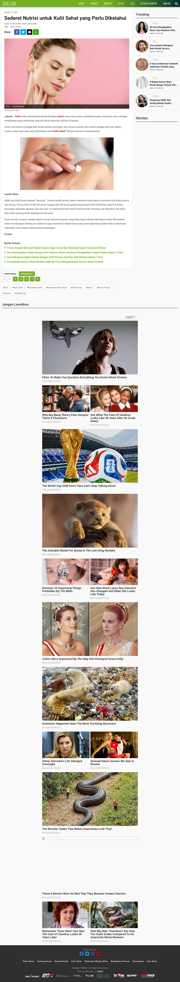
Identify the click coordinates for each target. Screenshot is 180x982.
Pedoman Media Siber (96, 961)
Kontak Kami (61, 961)
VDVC (100, 971)
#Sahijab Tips (20, 293)
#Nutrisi (89, 287)
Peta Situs (28, 961)
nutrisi (60, 116)
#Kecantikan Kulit (34, 287)
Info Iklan (76, 961)
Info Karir (152, 961)
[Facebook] (82, 953)
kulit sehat (59, 131)
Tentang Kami (44, 961)
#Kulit (5, 287)
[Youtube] (98, 953)
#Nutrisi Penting (103, 287)
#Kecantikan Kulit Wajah (56, 287)
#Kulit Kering (76, 287)
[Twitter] (87, 953)
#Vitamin (7, 293)
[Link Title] (10, 3)
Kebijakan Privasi (120, 961)
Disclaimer (138, 961)
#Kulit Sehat (17, 287)
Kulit (17, 116)
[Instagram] (93, 953)
